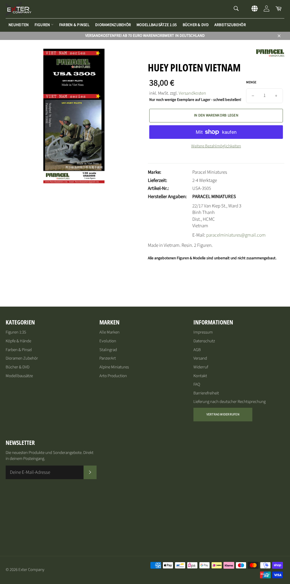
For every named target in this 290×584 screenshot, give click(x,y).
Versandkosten (192, 93)
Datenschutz (204, 341)
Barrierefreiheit (206, 393)
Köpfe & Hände (18, 341)
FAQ (196, 384)
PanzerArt (107, 358)
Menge (251, 82)
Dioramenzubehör (113, 25)
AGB (197, 350)
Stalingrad (108, 350)
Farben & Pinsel (74, 25)
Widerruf (200, 367)
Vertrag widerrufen (222, 414)
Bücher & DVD (196, 25)
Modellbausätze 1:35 (157, 25)
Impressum (203, 332)
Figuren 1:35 (16, 332)
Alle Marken (109, 332)
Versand (200, 358)
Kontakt (200, 376)
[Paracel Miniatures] (270, 55)
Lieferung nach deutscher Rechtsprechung (229, 402)
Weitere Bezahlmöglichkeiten (216, 146)
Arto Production (113, 376)
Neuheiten (18, 25)
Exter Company (31, 570)
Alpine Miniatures (114, 367)
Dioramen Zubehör (22, 358)
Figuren (43, 25)
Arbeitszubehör (230, 25)
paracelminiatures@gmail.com (236, 235)
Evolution (107, 341)
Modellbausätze (19, 376)
